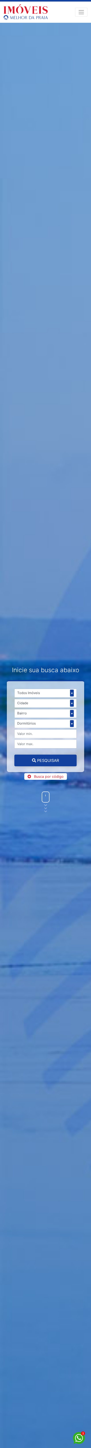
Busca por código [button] (49, 776)
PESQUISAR (47, 760)
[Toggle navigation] (81, 12)
